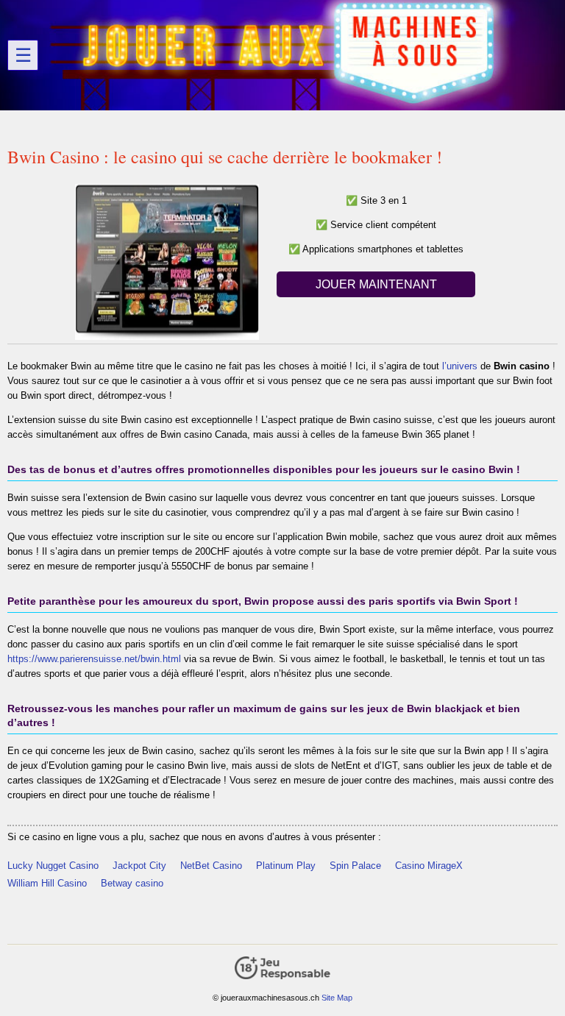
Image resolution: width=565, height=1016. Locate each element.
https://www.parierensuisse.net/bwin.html (94, 658)
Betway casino (132, 883)
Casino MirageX (429, 865)
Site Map (336, 997)
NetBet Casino (211, 865)
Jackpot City (139, 865)
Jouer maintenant (376, 284)
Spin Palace (355, 865)
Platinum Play (286, 865)
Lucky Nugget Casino (53, 865)
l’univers (459, 366)
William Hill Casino (47, 883)
